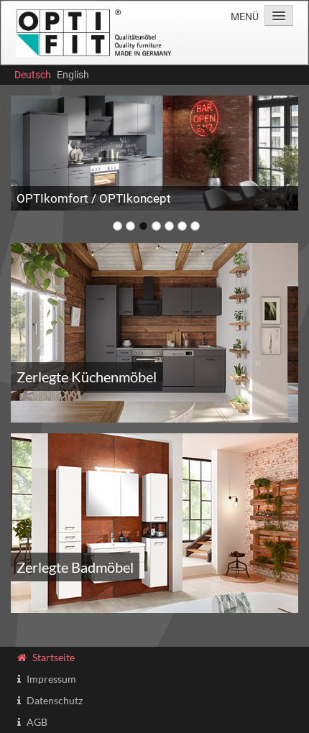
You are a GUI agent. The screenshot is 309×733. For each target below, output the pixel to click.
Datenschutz (55, 700)
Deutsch (32, 74)
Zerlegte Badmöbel (75, 567)
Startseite (53, 657)
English (73, 74)
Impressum (51, 679)
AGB (37, 722)
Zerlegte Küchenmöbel (87, 376)
